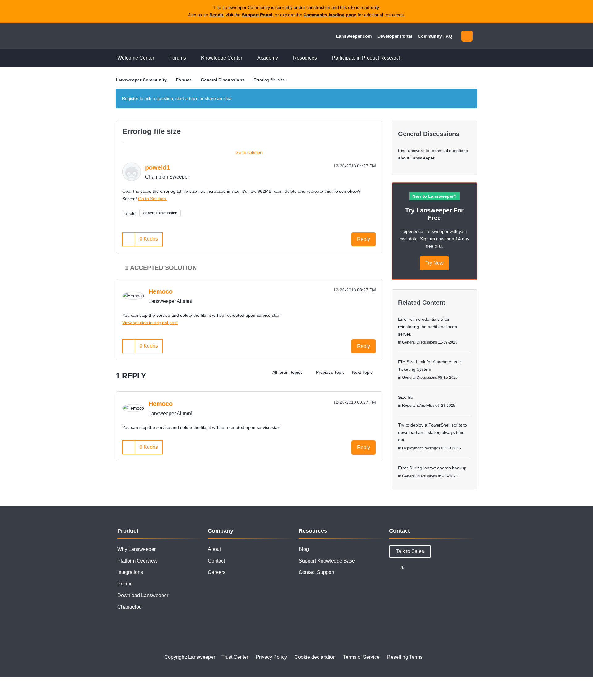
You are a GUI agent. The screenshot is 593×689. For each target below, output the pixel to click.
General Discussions (223, 79)
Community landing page (329, 14)
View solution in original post (150, 322)
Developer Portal (394, 36)
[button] (129, 239)
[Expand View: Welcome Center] (159, 58)
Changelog (129, 606)
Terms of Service (361, 657)
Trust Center (234, 657)
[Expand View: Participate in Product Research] (406, 58)
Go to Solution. (152, 198)
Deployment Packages (421, 448)
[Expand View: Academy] (283, 58)
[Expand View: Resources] (321, 58)
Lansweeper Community (158, 36)
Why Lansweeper (136, 549)
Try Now (434, 263)
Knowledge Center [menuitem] (221, 57)
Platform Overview (137, 560)
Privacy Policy (271, 657)
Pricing (125, 583)
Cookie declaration (315, 657)
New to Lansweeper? (434, 196)
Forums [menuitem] (177, 57)
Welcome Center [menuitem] (135, 57)
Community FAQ (435, 36)
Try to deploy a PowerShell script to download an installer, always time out (432, 432)
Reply (363, 239)
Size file (405, 397)
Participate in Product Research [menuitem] (367, 57)
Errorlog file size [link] (269, 79)
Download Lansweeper (142, 595)
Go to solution (249, 152)
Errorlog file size (151, 131)
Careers (216, 572)
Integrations (130, 572)
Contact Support (316, 572)
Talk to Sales (410, 551)
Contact (216, 560)
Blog (304, 549)
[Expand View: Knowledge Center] (247, 58)
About (214, 549)
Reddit (216, 14)
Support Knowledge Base (327, 560)
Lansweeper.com (354, 36)
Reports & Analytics (418, 405)
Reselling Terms (405, 657)
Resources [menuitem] (305, 57)
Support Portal (257, 14)
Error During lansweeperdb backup (432, 467)
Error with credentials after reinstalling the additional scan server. (427, 326)
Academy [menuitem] (267, 57)
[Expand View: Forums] (190, 58)
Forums (184, 79)
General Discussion (160, 213)
